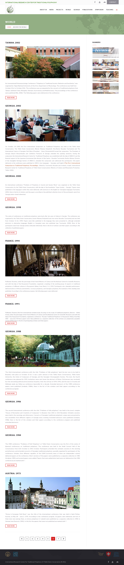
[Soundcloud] (104, 2)
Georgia (77, 9)
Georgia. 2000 (13, 176)
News (51, 9)
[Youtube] (99, 2)
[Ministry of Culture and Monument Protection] (15, 554)
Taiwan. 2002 (12, 42)
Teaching (109, 9)
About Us (43, 9)
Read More (11, 97)
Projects (59, 9)
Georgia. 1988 (13, 331)
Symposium (99, 9)
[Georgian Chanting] (101, 554)
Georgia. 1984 (13, 435)
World (68, 9)
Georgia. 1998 (13, 207)
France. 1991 (12, 304)
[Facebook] (94, 2)
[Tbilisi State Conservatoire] (8, 554)
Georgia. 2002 (13, 106)
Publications (87, 9)
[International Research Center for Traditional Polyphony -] (10, 9)
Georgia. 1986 (13, 401)
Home (9, 27)
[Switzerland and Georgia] (108, 554)
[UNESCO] (116, 554)
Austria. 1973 (13, 473)
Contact (112, 2)
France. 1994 (12, 241)
